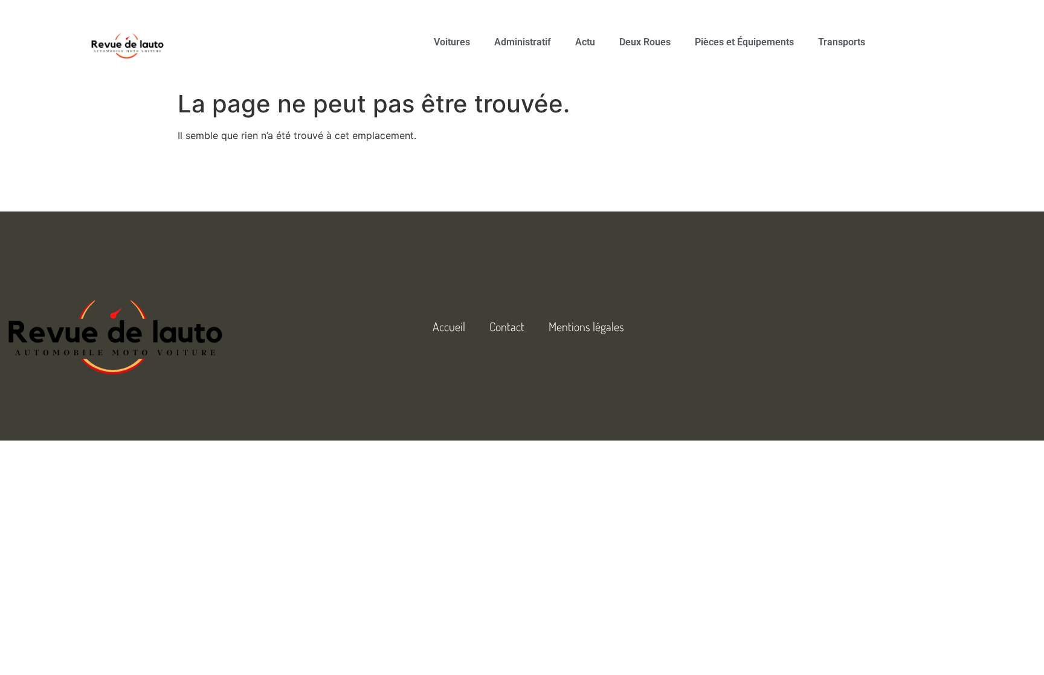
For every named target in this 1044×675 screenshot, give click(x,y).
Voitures (452, 42)
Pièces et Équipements (744, 42)
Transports (841, 42)
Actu (585, 42)
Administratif (522, 42)
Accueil (449, 326)
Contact (506, 326)
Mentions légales (586, 326)
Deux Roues (645, 42)
